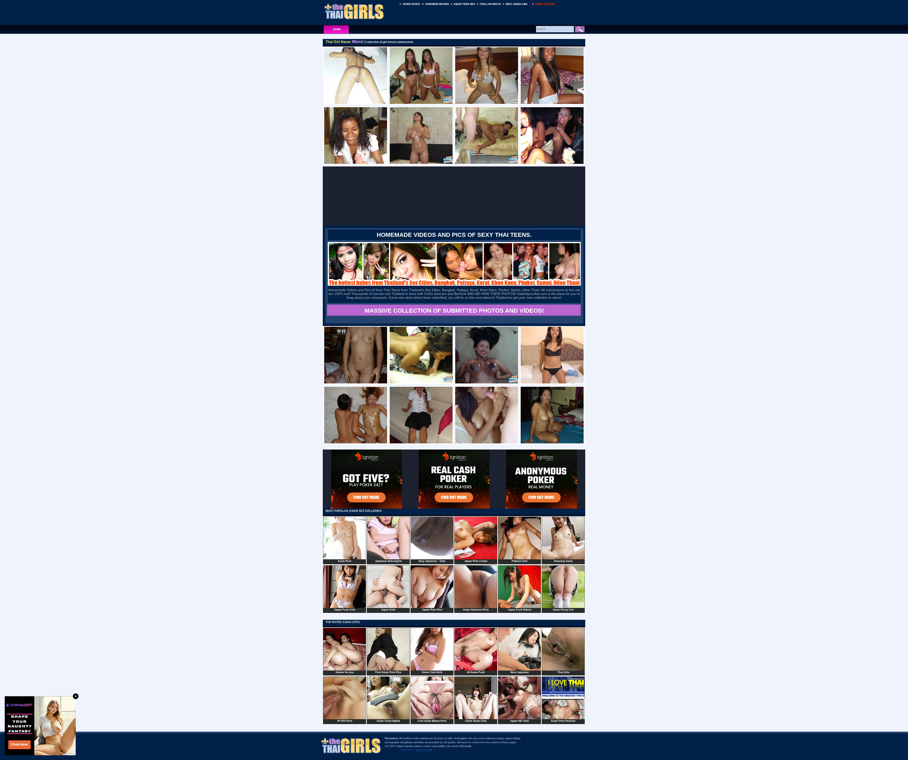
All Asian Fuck (476, 672)
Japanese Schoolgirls (388, 561)
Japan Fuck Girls (344, 609)
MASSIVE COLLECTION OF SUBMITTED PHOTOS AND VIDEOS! (454, 310)
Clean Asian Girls (476, 720)
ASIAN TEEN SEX (464, 4)
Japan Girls (388, 609)
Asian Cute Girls (432, 672)
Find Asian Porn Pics (388, 672)
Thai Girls (563, 672)
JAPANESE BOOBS (437, 4)
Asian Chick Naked (388, 720)
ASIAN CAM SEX (545, 4)
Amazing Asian (563, 561)
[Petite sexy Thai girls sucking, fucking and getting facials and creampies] (454, 284)
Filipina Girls (520, 561)
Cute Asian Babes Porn (432, 720)
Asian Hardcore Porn (476, 609)
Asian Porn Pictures (563, 720)
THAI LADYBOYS (490, 4)
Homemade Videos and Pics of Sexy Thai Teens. (454, 234)
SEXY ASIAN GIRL (517, 4)
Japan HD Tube (519, 720)
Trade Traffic (424, 750)
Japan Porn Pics (432, 609)
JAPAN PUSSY (411, 4)
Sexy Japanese (519, 672)
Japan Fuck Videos (519, 609)
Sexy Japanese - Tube (432, 561)
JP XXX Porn (344, 720)
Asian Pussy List (563, 609)
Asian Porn (344, 561)
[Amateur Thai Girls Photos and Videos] (359, 11)
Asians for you (345, 672)
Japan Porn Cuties (475, 561)
